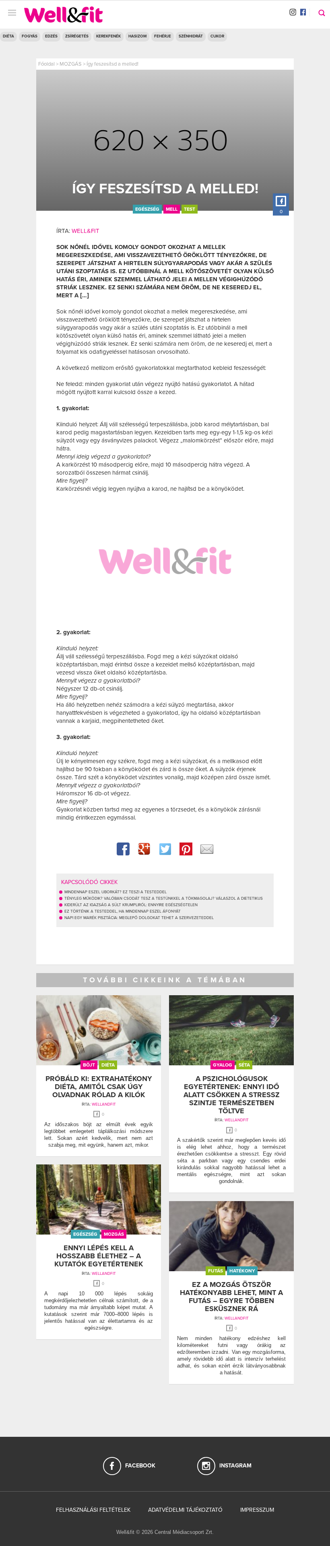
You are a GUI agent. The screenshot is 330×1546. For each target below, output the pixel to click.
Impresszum (257, 1510)
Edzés (51, 36)
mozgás (114, 1234)
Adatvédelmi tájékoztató (185, 1510)
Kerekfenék (108, 36)
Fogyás (29, 36)
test (189, 209)
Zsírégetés (77, 36)
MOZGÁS (71, 64)
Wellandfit (104, 1104)
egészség (147, 209)
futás (215, 1271)
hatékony (242, 1271)
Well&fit (85, 230)
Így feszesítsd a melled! (112, 64)
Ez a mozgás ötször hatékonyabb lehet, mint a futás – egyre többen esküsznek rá (231, 1296)
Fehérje (162, 36)
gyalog (222, 1065)
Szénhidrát (191, 36)
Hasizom (137, 36)
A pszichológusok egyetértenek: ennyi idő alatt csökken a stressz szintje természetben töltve (232, 1094)
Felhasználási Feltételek (93, 1510)
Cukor (217, 36)
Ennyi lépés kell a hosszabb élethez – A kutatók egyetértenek (98, 1255)
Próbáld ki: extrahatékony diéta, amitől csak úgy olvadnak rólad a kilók (98, 1086)
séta (244, 1065)
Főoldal (46, 64)
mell (171, 209)
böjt (89, 1065)
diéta (108, 1065)
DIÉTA (8, 36)
